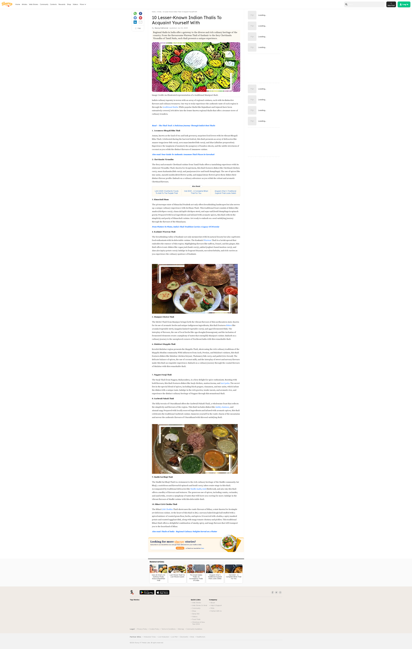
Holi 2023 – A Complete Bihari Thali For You (196, 192)
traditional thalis (170, 107)
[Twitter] (276, 592)
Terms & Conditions (168, 629)
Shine (192, 637)
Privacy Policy (142, 629)
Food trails (196, 619)
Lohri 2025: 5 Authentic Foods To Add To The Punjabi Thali (167, 192)
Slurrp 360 (195, 614)
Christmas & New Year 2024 (198, 623)
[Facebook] (272, 592)
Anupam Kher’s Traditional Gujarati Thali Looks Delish (225, 192)
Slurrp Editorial (161, 28)
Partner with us (216, 611)
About (212, 603)
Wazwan (207, 240)
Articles (24, 4)
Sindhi (195, 489)
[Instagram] (280, 592)
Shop (69, 4)
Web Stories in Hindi (199, 605)
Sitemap (181, 629)
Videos (75, 4)
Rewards (61, 4)
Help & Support (216, 605)
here (202, 548)
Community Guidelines (194, 629)
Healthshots (200, 637)
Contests (53, 4)
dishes (229, 325)
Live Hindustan (163, 637)
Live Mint (174, 637)
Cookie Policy (154, 629)
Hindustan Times (150, 637)
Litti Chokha (167, 509)
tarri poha (225, 383)
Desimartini (184, 637)
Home (17, 4)
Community (44, 4)
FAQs (212, 608)
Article (159, 12)
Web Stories (33, 4)
